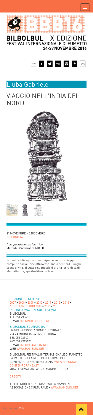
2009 (30, 302)
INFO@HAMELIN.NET (34, 345)
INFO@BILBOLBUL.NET (36, 321)
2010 (39, 302)
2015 (56, 306)
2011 (48, 302)
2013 (66, 302)
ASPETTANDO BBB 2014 (26, 306)
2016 (21, 408)
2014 (47, 306)
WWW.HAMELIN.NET (31, 348)
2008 (22, 302)
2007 (13, 302)
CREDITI (15, 376)
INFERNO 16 (14, 237)
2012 (57, 302)
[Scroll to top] (81, 409)
